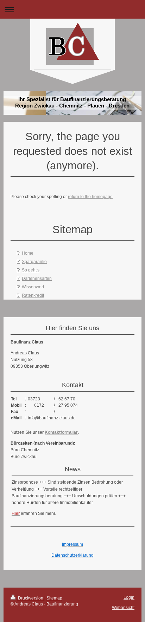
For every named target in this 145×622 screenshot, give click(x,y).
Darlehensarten (37, 278)
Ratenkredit (33, 295)
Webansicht (123, 607)
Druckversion (30, 598)
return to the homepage (90, 196)
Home (27, 253)
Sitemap (54, 598)
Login (129, 597)
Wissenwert (33, 286)
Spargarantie (34, 261)
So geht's (30, 270)
